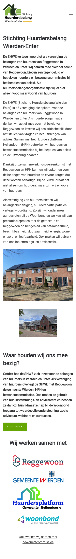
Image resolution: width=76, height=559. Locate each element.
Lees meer (14, 426)
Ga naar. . (38, 461)
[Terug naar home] (17, 13)
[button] (71, 13)
